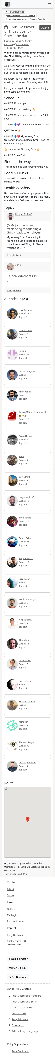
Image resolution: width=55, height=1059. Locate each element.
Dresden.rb (18, 1025)
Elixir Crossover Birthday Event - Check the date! (19, 31)
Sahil (21, 456)
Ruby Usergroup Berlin (24, 1001)
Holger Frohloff (23, 214)
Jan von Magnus (27, 371)
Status (10, 895)
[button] (27, 819)
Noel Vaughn (25, 619)
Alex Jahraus (25, 640)
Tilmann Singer (26, 742)
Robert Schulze (26, 538)
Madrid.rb (26, 1007)
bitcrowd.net (22, 44)
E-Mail (24, 874)
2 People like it (14, 255)
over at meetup (38, 69)
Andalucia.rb (19, 1013)
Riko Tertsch (25, 681)
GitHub (11, 909)
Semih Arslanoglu (27, 599)
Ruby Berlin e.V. (15, 935)
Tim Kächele (25, 517)
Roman (22, 350)
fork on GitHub (17, 968)
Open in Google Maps (17, 19)
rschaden (23, 721)
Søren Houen (25, 436)
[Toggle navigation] (49, 4)
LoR (14, 1007)
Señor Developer (18, 977)
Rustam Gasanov (27, 701)
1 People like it (14, 290)
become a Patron (18, 958)
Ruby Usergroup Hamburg (26, 995)
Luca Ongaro (25, 310)
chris (18, 264)
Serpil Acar (24, 578)
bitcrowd (8, 44)
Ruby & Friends (20, 1019)
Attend (45, 27)
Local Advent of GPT (24, 276)
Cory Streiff (24, 476)
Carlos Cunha (25, 330)
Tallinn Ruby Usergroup (25, 1031)
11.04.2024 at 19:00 (16, 12)
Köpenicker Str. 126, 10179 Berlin (21, 15)
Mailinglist (12, 915)
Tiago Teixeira (26, 558)
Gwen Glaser (25, 660)
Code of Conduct (39, 19)
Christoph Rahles (27, 762)
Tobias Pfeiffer (22, 40)
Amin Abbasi (25, 391)
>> (24, 247)
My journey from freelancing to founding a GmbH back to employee (24, 228)
